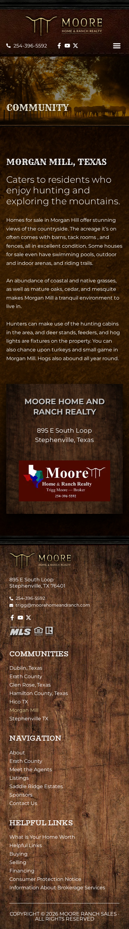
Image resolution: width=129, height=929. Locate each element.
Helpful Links (25, 845)
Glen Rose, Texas (30, 685)
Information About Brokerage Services (57, 887)
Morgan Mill (24, 710)
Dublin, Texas (25, 668)
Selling (17, 862)
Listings (19, 778)
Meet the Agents (30, 769)
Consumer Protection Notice (45, 879)
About (17, 752)
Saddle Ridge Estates (36, 786)
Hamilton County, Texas (38, 693)
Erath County (25, 676)
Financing (21, 870)
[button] (117, 46)
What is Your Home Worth (42, 837)
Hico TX (18, 701)
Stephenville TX (29, 718)
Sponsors (21, 795)
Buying (18, 854)
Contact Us (23, 803)
